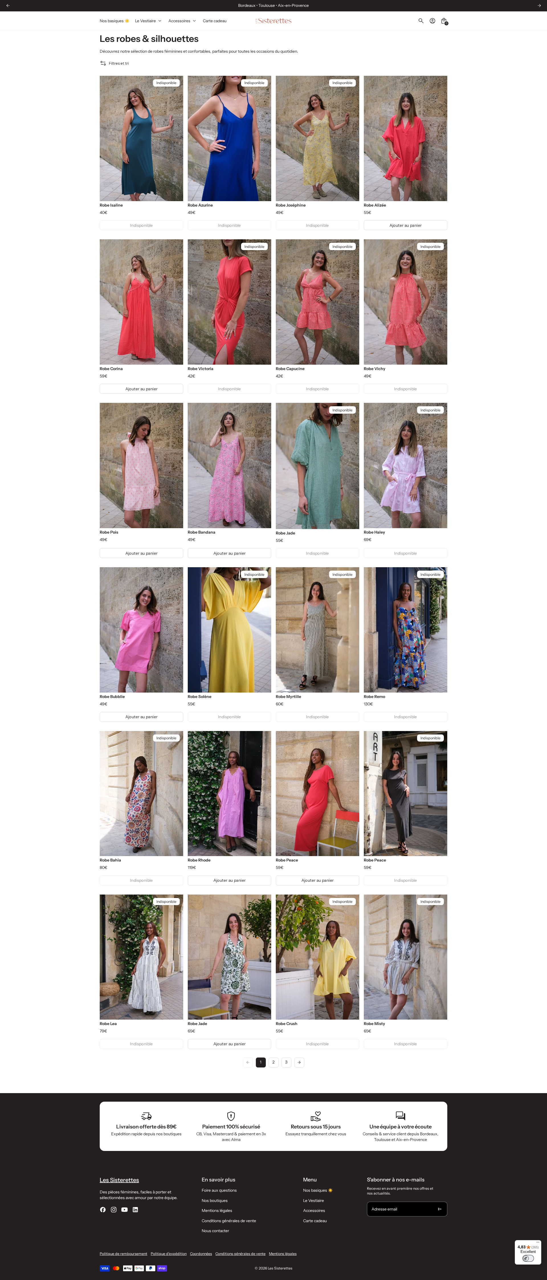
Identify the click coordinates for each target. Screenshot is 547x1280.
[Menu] (537, 1243)
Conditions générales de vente (229, 1220)
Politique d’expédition (169, 1254)
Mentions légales (217, 1210)
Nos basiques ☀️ (318, 1190)
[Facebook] (103, 1209)
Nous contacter (215, 1230)
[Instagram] (114, 1209)
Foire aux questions (219, 1190)
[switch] (528, 1258)
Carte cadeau (315, 1220)
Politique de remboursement (123, 1254)
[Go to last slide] (8, 6)
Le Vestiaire (313, 1200)
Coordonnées (201, 1254)
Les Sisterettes (280, 1268)
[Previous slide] (108, 138)
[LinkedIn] (135, 1209)
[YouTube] (124, 1209)
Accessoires (314, 1210)
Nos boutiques (215, 1200)
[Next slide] (539, 6)
